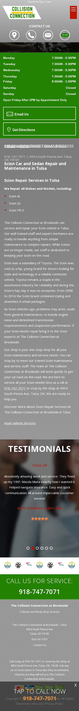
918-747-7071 (15, 156)
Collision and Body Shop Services (39, 612)
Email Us (21, 114)
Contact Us (39, 645)
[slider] (39, 518)
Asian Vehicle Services (20, 423)
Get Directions (23, 130)
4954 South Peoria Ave (46, 156)
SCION (23, 146)
